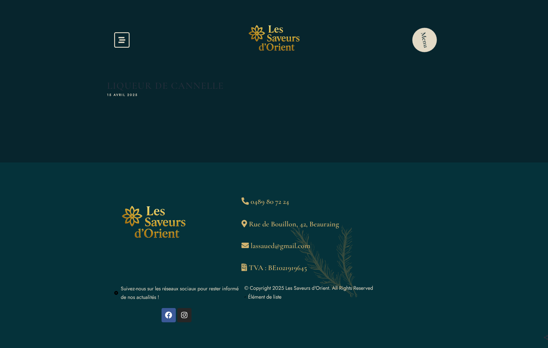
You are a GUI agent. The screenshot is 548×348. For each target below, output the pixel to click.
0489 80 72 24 (270, 201)
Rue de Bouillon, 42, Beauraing (294, 224)
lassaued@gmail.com (280, 245)
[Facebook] (169, 315)
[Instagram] (184, 315)
